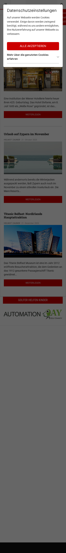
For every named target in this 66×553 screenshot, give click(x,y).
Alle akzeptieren (33, 46)
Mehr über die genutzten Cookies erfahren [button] (28, 56)
